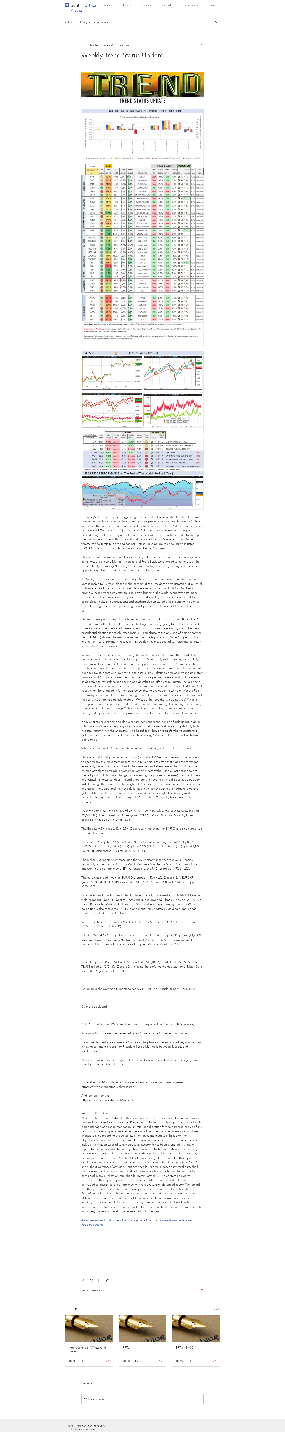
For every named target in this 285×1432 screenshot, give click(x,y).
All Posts (69, 22)
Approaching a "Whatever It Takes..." (87, 1349)
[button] (67, 5)
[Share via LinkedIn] (99, 1280)
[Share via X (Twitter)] (91, 1280)
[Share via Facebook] (83, 1280)
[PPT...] (142, 1328)
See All (216, 1308)
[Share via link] (107, 1280)
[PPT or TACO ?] (196, 1328)
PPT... (126, 1347)
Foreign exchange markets (94, 22)
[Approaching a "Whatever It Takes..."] (89, 1328)
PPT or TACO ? (186, 1347)
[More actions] (202, 45)
